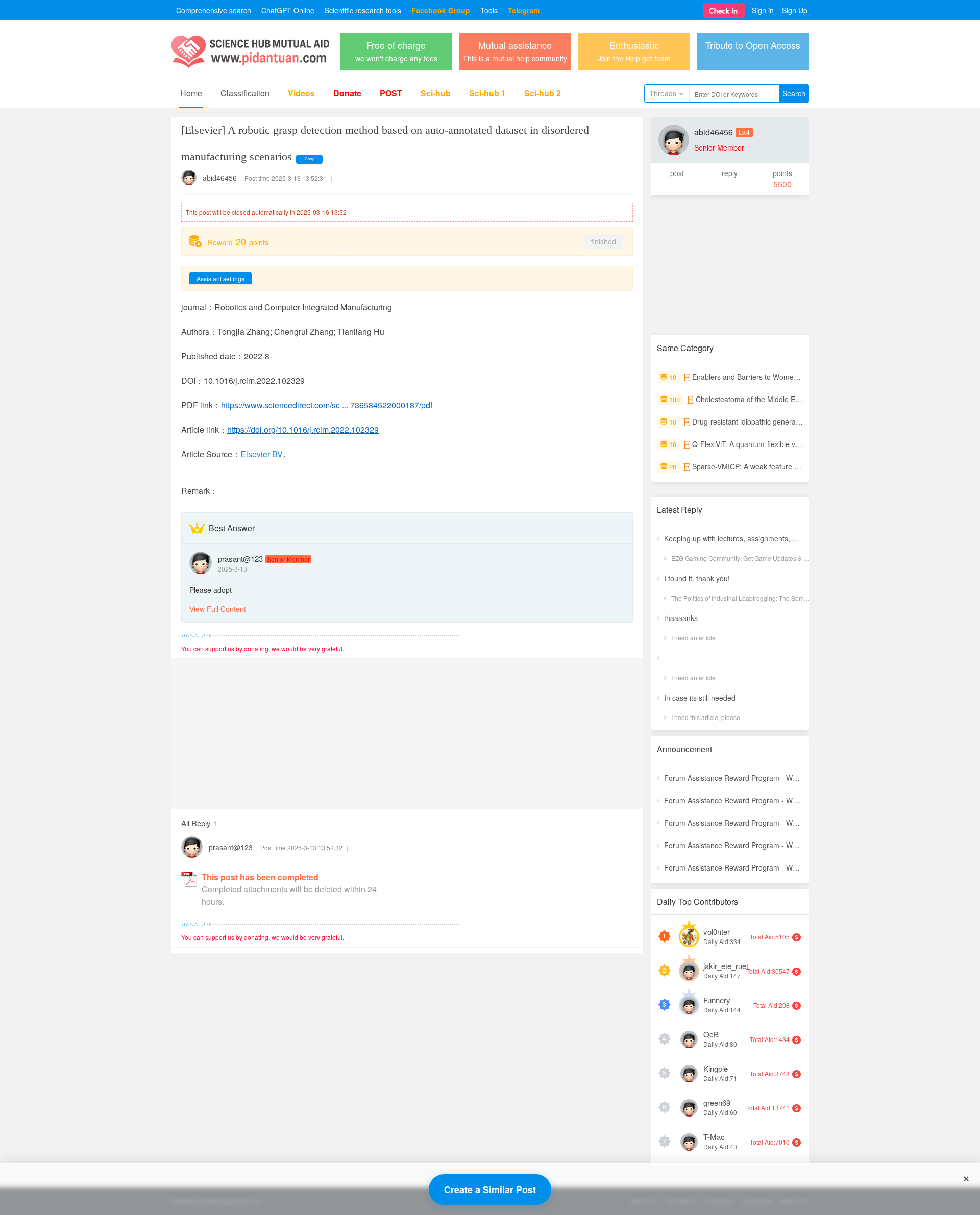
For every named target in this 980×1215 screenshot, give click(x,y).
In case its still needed (700, 697)
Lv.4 (744, 132)
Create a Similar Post (490, 1189)
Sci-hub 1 (487, 93)
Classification (245, 93)
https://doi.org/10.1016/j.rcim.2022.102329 (303, 429)
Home (191, 93)
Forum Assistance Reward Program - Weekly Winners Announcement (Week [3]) (733, 845)
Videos (301, 93)
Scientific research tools (363, 10)
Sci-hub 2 (542, 93)
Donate (347, 93)
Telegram (524, 10)
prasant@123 (240, 559)
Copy (309, 159)
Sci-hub (436, 93)
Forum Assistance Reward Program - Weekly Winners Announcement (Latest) (733, 778)
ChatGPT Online (287, 10)
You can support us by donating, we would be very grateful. (262, 648)
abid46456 (220, 177)
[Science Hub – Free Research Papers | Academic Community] (250, 65)
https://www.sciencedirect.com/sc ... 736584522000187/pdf (326, 405)
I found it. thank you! (697, 578)
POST (391, 93)
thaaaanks (681, 618)
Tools (489, 10)
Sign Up (794, 10)
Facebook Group (440, 10)
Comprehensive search (213, 10)
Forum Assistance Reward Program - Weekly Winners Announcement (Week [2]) (733, 867)
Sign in (763, 10)
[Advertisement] (407, 729)
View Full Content (217, 609)
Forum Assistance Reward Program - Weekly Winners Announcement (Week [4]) (733, 822)
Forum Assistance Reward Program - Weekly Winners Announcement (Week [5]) (733, 800)
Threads (662, 93)
